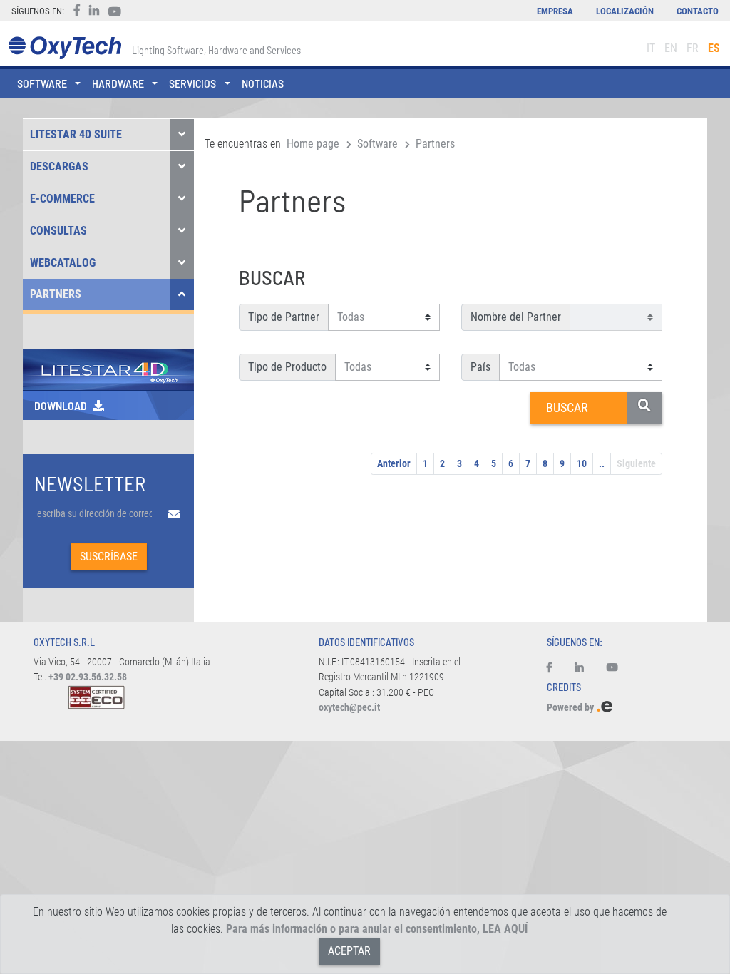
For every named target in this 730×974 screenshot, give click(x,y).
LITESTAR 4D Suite (76, 134)
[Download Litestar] (108, 368)
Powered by (571, 708)
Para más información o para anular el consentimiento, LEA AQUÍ (377, 928)
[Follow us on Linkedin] (579, 668)
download (60, 405)
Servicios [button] (192, 83)
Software (377, 143)
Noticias (263, 83)
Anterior (394, 463)
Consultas (58, 230)
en (670, 48)
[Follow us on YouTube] (612, 668)
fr (693, 48)
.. (602, 463)
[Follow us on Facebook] (555, 668)
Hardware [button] (118, 83)
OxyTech (64, 48)
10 (582, 463)
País (480, 367)
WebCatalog (63, 263)
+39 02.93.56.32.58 (87, 677)
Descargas (59, 166)
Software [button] (42, 83)
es (714, 48)
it (651, 48)
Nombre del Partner (516, 317)
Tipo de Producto (287, 367)
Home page (313, 143)
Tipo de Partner (283, 317)
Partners (55, 294)
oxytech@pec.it (349, 708)
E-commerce (62, 198)
